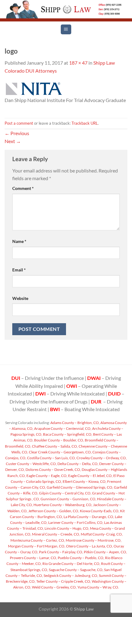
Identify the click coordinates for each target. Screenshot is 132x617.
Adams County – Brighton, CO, (75, 422)
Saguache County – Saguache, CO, (75, 569)
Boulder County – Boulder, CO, (58, 440)
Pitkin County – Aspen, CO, (105, 552)
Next (13, 141)
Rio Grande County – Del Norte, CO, (71, 563)
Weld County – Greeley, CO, (54, 587)
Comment (23, 188)
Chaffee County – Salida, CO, (54, 446)
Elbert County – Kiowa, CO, (84, 481)
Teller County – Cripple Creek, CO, (63, 581)
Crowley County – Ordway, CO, (101, 458)
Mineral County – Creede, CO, (55, 534)
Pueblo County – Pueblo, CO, (80, 557)
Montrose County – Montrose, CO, (93, 540)
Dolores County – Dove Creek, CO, (53, 469)
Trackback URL (85, 123)
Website (20, 298)
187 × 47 (78, 63)
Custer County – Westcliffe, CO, (31, 463)
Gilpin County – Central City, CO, (64, 493)
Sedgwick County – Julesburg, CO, (70, 575)
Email (19, 269)
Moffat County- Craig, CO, (101, 534)
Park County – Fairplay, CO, (60, 552)
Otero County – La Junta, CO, (89, 546)
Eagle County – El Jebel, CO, (90, 475)
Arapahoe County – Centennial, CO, (62, 428)
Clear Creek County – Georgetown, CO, (60, 452)
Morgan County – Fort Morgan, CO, (36, 546)
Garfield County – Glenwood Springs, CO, (79, 487)
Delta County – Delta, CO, (78, 463)
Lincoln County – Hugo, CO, (66, 528)
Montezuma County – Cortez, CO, (37, 540)
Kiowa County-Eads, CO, (99, 511)
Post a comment (19, 123)
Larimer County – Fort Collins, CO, (75, 522)
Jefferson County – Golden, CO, (53, 511)
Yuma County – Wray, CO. (98, 587)
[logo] (33, 88)
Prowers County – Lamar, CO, (33, 557)
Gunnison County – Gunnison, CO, (68, 499)
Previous (17, 133)
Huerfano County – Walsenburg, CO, (62, 504)
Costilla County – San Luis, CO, (51, 458)
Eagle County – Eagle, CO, (47, 475)
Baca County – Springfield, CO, (67, 434)
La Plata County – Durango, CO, (88, 516)
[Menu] (66, 30)
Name (19, 241)
